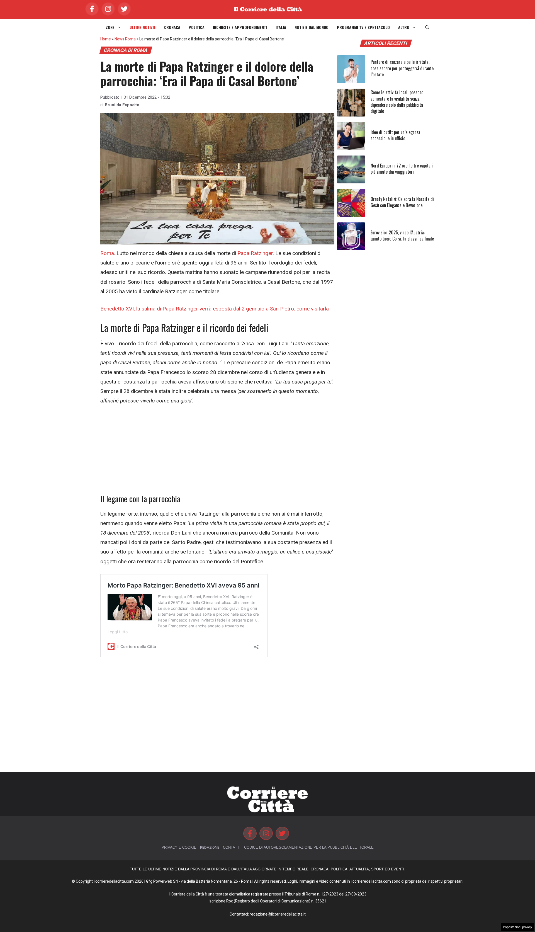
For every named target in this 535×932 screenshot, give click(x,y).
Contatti (231, 847)
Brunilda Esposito (122, 104)
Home (105, 39)
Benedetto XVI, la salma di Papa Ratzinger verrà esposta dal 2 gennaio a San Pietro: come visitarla (214, 308)
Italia (281, 27)
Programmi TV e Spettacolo (363, 27)
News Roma (125, 39)
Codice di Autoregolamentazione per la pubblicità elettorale (309, 847)
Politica (197, 27)
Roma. (107, 253)
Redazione (209, 847)
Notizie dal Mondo (312, 27)
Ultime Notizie (143, 27)
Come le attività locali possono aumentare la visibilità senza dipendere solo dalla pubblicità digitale (397, 101)
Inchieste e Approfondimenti (240, 27)
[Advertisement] (217, 453)
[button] (427, 27)
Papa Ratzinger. (255, 253)
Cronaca (172, 27)
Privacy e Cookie (179, 847)
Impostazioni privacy (517, 927)
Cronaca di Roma (125, 50)
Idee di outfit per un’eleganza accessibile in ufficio (395, 135)
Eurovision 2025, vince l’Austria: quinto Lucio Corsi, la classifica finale (402, 235)
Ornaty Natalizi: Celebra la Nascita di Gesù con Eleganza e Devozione (402, 202)
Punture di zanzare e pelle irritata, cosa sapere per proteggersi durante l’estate (402, 68)
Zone (110, 27)
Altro (403, 27)
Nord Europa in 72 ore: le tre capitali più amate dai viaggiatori (402, 168)
